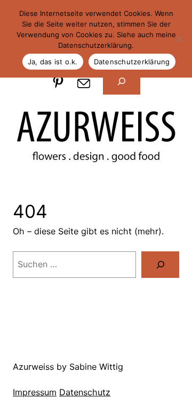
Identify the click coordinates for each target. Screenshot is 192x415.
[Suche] (160, 264)
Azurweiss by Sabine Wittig (68, 366)
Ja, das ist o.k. (53, 61)
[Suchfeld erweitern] (122, 82)
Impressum (35, 392)
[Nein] (178, 38)
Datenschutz (84, 392)
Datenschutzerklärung (132, 61)
